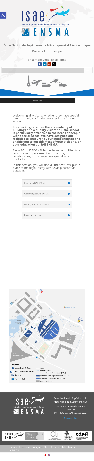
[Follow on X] (54, 64)
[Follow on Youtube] (49, 64)
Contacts (15, 447)
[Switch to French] (44, 454)
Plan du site (51, 447)
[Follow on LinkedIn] (45, 64)
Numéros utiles (70, 418)
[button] (3, 15)
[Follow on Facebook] (40, 64)
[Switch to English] (49, 454)
